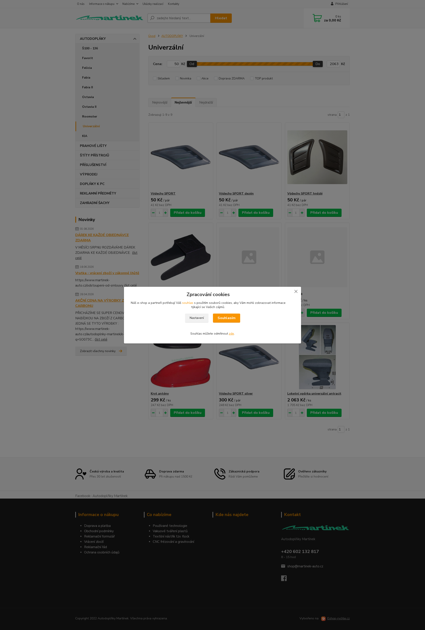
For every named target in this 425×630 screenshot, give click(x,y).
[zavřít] (296, 291)
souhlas (187, 303)
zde (231, 333)
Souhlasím (227, 318)
